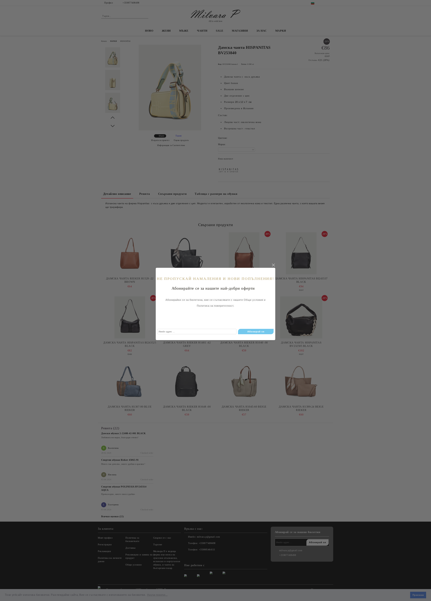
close (273, 265)
